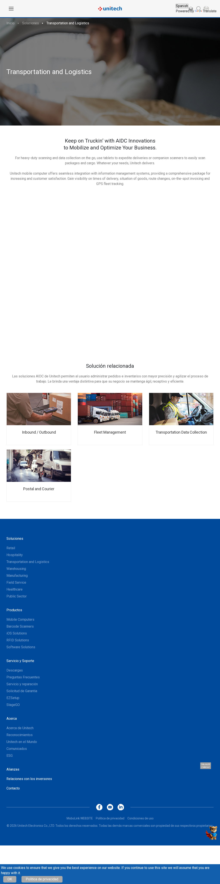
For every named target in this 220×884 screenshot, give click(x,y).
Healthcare (14, 589)
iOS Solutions (16, 633)
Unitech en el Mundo (21, 742)
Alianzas (12, 769)
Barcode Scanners (20, 626)
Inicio (10, 23)
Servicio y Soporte (20, 661)
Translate (210, 11)
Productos (14, 610)
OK (10, 879)
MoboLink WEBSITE (80, 818)
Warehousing (16, 569)
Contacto (13, 788)
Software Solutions (20, 647)
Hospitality (14, 555)
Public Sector (16, 596)
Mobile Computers (20, 619)
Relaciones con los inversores (29, 779)
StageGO (13, 705)
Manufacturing (17, 576)
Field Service (16, 582)
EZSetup (12, 698)
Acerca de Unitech (20, 728)
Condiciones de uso (140, 818)
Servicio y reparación (22, 684)
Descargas (14, 670)
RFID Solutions (17, 640)
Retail (10, 548)
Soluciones (30, 23)
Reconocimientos (19, 735)
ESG (9, 756)
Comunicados (16, 749)
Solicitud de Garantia (21, 691)
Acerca (11, 719)
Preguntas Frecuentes (23, 677)
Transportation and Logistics (67, 23)
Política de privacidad (42, 879)
